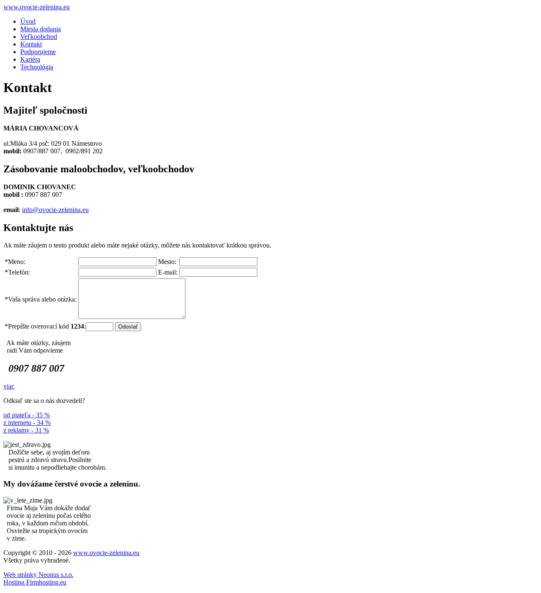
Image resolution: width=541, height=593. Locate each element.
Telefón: (17, 272)
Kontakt (31, 44)
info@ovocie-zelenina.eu (55, 209)
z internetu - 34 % (27, 422)
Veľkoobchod (38, 36)
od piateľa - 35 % (26, 415)
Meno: (15, 261)
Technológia (36, 67)
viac (8, 386)
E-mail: (168, 272)
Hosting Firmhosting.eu (34, 582)
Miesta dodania (40, 29)
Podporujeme (38, 51)
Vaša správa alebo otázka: (41, 299)
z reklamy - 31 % (26, 430)
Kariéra (30, 59)
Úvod (28, 21)
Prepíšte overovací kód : (45, 326)
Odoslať (128, 327)
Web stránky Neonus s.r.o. (38, 574)
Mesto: (167, 261)
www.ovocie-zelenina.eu (36, 7)
